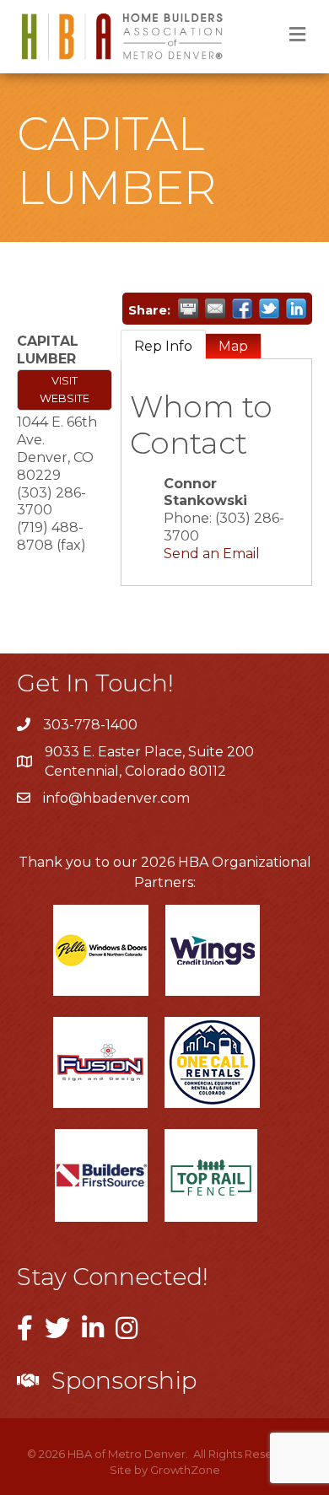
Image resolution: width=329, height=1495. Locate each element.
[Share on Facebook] (242, 308)
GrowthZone (185, 1469)
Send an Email (212, 554)
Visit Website (64, 389)
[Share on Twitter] (269, 308)
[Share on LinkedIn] (296, 308)
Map (233, 346)
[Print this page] (188, 308)
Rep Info (163, 346)
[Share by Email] (215, 308)
